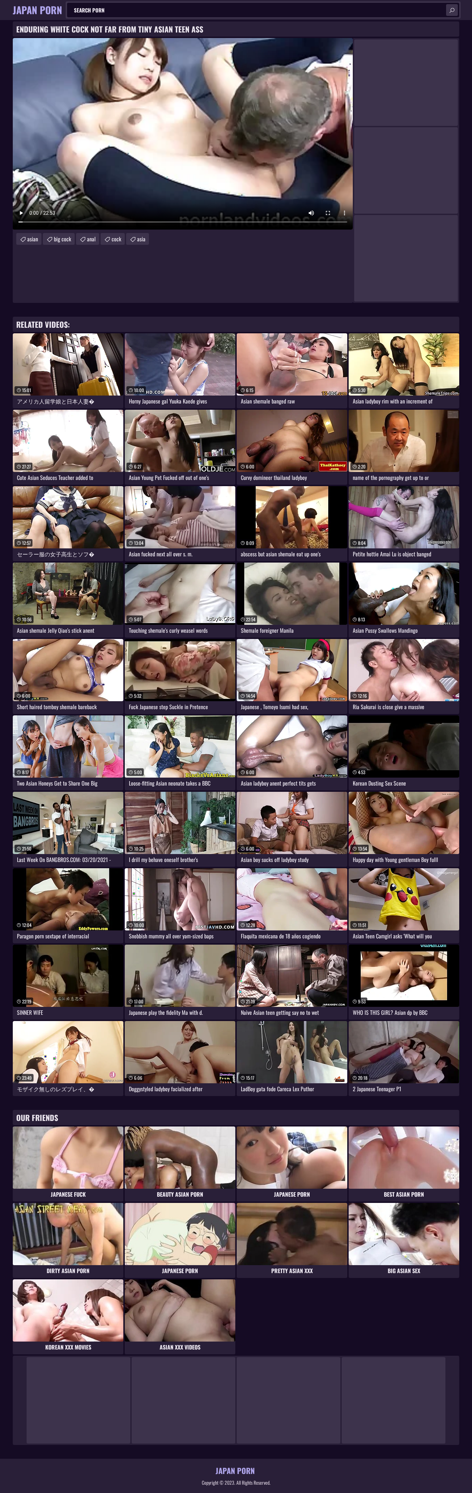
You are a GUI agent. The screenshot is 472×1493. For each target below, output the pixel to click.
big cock (62, 239)
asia (141, 239)
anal (91, 239)
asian (32, 239)
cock (116, 239)
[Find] (452, 10)
